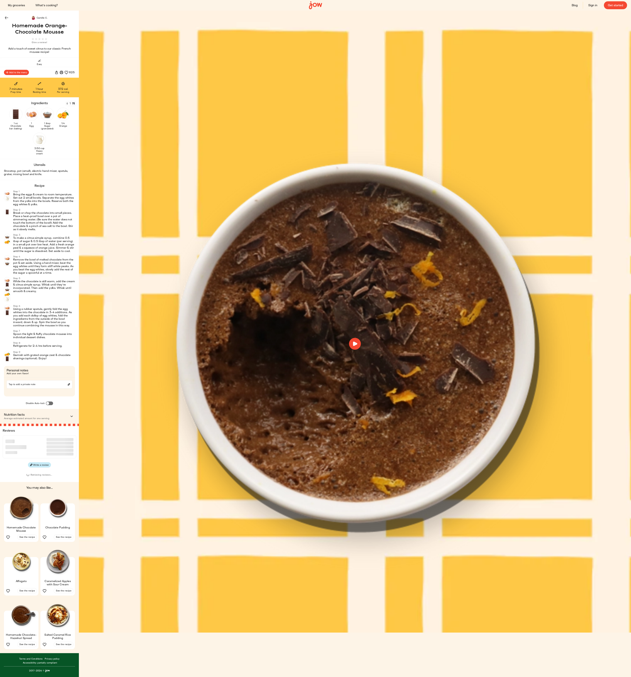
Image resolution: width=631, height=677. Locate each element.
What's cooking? (46, 5)
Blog (575, 5)
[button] (6, 17)
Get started (615, 5)
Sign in (592, 5)
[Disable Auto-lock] (49, 403)
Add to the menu (18, 72)
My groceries (16, 5)
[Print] (61, 72)
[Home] (315, 5)
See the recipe (27, 560)
